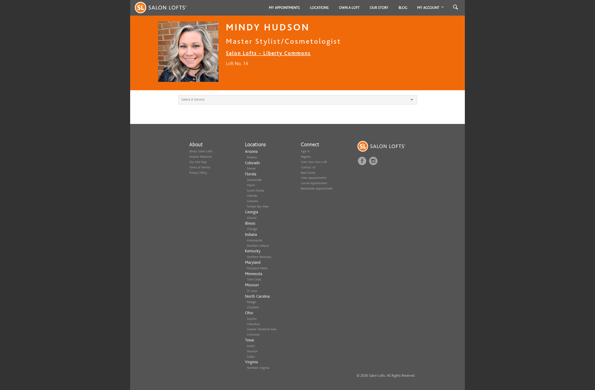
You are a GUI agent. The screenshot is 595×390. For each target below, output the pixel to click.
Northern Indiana (258, 245)
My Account (428, 8)
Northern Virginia (258, 368)
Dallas (251, 356)
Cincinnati (253, 334)
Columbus (253, 324)
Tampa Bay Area (257, 206)
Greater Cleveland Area (261, 329)
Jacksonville (254, 180)
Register (306, 156)
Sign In (305, 151)
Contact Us (308, 167)
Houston (252, 351)
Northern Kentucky (259, 257)
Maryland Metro (257, 268)
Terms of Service (199, 167)
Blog (403, 8)
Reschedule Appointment (317, 188)
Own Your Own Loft (314, 162)
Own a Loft (349, 8)
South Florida (255, 190)
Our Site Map (198, 162)
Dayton (252, 318)
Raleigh (251, 302)
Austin (251, 346)
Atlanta (252, 218)
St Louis (252, 291)
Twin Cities (254, 279)
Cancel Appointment (314, 183)
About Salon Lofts (200, 151)
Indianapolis (254, 240)
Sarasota (252, 201)
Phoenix (252, 157)
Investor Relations (200, 156)
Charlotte (253, 307)
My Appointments (284, 8)
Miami (251, 185)
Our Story (379, 8)
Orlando (252, 195)
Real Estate (308, 172)
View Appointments (313, 178)
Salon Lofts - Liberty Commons (268, 53)
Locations (319, 8)
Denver (251, 168)
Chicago (252, 229)
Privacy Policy (198, 172)
